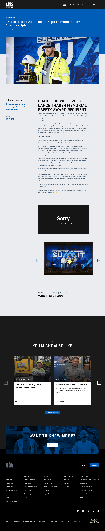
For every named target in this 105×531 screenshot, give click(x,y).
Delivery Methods (29, 479)
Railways (82, 497)
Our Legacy (9, 487)
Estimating (27, 483)
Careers (47, 476)
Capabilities (68, 476)
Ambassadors (10, 494)
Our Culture (47, 479)
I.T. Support (54, 521)
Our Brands (9, 483)
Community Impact (12, 490)
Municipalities (84, 494)
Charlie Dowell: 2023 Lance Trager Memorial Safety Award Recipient (17, 106)
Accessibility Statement (28, 521)
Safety (26, 497)
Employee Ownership (50, 487)
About (8, 476)
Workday (62, 521)
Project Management (30, 487)
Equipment (27, 490)
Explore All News (52, 412)
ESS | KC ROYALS (11, 501)
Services (66, 479)
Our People (9, 479)
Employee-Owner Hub (74, 521)
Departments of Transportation (89, 479)
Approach (28, 476)
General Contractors (86, 490)
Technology (27, 494)
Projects (66, 487)
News (84, 5)
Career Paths (48, 483)
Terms (7, 521)
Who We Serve (85, 476)
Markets (66, 483)
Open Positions (48, 494)
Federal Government (86, 487)
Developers (83, 483)
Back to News (11, 17)
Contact (76, 5)
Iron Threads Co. (43, 521)
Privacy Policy (15, 521)
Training (46, 490)
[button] (99, 260)
